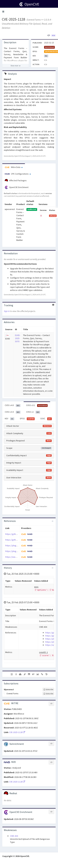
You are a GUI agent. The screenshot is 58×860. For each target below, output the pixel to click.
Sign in (7, 311)
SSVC (45, 418)
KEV (9, 418)
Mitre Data (16, 167)
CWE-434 (14, 836)
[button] (3, 11)
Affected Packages (18, 180)
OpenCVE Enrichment (18, 187)
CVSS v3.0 (12, 411)
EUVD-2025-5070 (17, 338)
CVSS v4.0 (12, 405)
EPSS (27, 418)
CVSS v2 (32, 411)
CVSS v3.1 (36, 405)
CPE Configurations (20, 173)
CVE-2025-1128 (13, 19)
